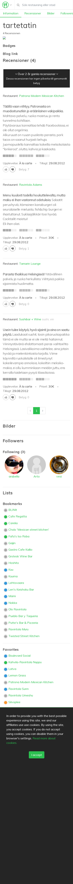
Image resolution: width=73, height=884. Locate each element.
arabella (14, 476)
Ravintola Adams (30, 184)
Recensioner (32, 13)
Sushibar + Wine (30, 319)
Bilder (50, 13)
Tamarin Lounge (30, 263)
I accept (36, 755)
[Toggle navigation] (7, 5)
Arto (37, 476)
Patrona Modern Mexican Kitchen (41, 96)
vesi (59, 476)
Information (10, 13)
